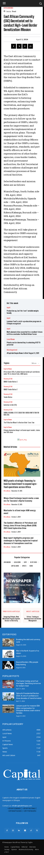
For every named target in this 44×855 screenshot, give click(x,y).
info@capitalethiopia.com (22, 806)
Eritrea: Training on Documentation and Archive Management (32, 618)
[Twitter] (19, 46)
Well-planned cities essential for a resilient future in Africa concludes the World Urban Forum (24, 333)
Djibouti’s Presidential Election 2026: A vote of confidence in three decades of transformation (29, 695)
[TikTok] (31, 830)
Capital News (8, 369)
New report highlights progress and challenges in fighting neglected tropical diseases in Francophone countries (21, 540)
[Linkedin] (19, 830)
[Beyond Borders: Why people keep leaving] (8, 665)
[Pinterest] (24, 46)
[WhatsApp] (30, 46)
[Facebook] (13, 46)
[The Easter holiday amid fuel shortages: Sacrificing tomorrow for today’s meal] (8, 684)
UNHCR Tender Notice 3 (10, 382)
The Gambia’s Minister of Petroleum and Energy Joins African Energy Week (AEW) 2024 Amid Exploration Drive (20, 525)
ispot (8, 307)
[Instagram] (13, 830)
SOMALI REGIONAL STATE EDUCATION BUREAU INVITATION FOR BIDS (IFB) (21, 414)
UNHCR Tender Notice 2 (10, 389)
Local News (11, 339)
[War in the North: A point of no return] (8, 654)
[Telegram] (25, 830)
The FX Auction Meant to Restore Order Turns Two (19, 423)
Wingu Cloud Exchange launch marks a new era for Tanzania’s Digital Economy (21, 499)
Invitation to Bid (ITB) (10, 405)
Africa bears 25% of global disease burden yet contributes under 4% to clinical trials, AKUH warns (22, 373)
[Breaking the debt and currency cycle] (8, 642)
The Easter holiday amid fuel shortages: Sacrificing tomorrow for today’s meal (28, 683)
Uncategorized (12, 350)
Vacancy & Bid (8, 379)
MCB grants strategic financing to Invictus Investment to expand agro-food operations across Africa (20, 483)
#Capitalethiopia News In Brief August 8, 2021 (23, 353)
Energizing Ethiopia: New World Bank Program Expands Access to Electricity (11, 618)
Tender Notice (8, 397)
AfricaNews (8, 8)
